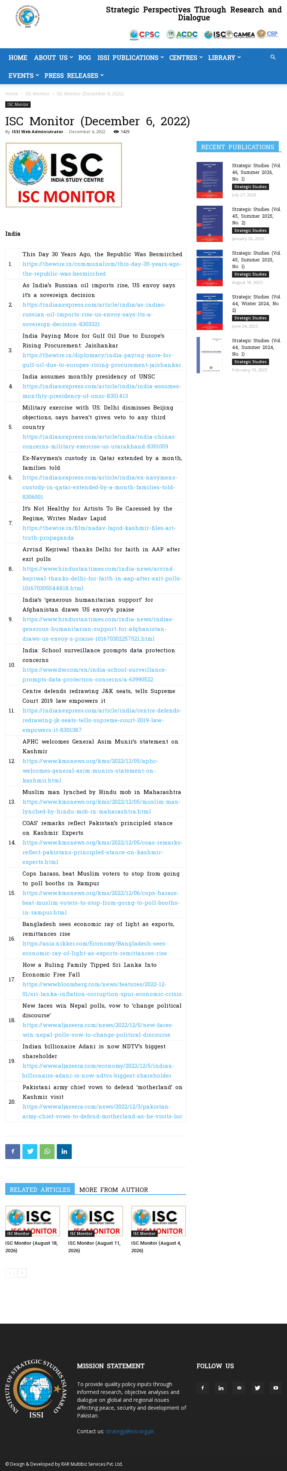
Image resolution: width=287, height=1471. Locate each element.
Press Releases (71, 75)
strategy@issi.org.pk (130, 1431)
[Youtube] (276, 1388)
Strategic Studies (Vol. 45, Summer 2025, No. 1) (256, 260)
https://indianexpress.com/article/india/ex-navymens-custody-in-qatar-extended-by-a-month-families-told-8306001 (100, 486)
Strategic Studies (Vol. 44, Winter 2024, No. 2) (256, 303)
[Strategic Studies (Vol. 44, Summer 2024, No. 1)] (211, 355)
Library (221, 57)
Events (21, 75)
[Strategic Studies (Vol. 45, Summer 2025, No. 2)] (211, 224)
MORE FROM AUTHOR (113, 1189)
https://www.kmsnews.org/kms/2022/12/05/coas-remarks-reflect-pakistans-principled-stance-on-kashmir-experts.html (102, 851)
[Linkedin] (64, 1151)
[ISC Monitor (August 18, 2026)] (32, 1221)
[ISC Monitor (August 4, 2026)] (158, 1221)
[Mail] (239, 1388)
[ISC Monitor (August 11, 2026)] (95, 1221)
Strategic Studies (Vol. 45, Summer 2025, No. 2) (256, 216)
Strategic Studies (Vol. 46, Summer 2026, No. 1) (256, 172)
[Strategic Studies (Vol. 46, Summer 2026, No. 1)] (211, 180)
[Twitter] (29, 1151)
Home (18, 57)
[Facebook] (12, 1151)
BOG (84, 57)
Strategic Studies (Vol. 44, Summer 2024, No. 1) (256, 347)
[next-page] (22, 1273)
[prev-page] (10, 1273)
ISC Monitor (37, 94)
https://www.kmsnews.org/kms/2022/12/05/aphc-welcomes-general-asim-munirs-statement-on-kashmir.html (90, 770)
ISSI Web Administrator (37, 131)
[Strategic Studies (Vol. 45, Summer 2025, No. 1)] (211, 267)
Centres (183, 57)
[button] (273, 57)
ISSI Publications (128, 57)
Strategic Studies (250, 186)
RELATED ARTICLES (40, 1189)
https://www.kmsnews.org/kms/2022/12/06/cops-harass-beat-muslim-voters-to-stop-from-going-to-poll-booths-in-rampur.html (101, 902)
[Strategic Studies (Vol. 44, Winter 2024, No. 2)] (211, 311)
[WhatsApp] (47, 1151)
